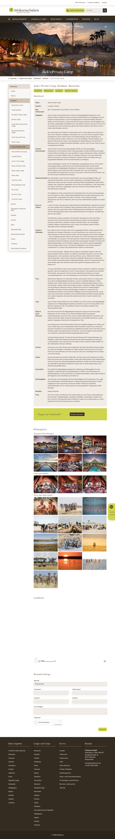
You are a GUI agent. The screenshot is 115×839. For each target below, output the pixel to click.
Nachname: (77, 689)
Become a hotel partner (67, 784)
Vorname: (38, 689)
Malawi (10, 791)
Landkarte (59, 91)
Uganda (11, 799)
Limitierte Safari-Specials (16, 751)
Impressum (63, 754)
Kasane (13, 204)
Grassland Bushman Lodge (18, 131)
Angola (36, 817)
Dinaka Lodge (16, 119)
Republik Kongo (13, 780)
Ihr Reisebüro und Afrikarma (69, 780)
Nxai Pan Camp (17, 180)
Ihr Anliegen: (38, 707)
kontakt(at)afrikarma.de (93, 763)
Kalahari (14, 100)
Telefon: (37, 698)
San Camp (15, 189)
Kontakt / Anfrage (71, 91)
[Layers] (105, 661)
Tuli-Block (14, 243)
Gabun (36, 803)
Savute (13, 239)
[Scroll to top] (111, 835)
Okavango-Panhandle (18, 234)
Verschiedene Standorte (18, 248)
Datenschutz (64, 758)
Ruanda (11, 795)
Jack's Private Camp (19, 147)
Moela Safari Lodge (18, 170)
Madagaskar (12, 788)
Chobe (13, 91)
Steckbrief (38, 91)
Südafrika (11, 773)
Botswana (13, 86)
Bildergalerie (48, 91)
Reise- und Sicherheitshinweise (70, 776)
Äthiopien (37, 806)
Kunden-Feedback (66, 769)
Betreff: (37, 681)
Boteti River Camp (17, 105)
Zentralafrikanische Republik (43, 810)
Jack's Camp (16, 142)
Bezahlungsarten (65, 773)
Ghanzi (13, 96)
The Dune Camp (17, 199)
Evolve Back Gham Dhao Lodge (20, 125)
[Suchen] (105, 10)
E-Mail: (75, 698)
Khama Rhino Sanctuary (19, 151)
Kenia (10, 776)
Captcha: (37, 718)
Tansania (11, 758)
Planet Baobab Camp (18, 185)
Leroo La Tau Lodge (18, 161)
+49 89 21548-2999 (76, 10)
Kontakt (62, 751)
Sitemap (62, 788)
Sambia (10, 769)
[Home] (10, 19)
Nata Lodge (15, 175)
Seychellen (37, 780)
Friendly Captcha (58, 724)
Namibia (11, 762)
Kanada (36, 821)
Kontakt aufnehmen (77, 414)
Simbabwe (11, 765)
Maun (12, 225)
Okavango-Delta (16, 229)
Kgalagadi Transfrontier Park (18, 209)
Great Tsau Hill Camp (18, 137)
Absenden (102, 729)
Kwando (13, 215)
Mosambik (11, 784)
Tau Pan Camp (16, 194)
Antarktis (11, 803)
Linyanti (13, 220)
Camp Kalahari (16, 110)
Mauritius (37, 784)
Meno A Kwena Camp (18, 166)
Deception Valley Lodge (19, 114)
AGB (61, 762)
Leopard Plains (16, 156)
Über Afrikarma (65, 765)
